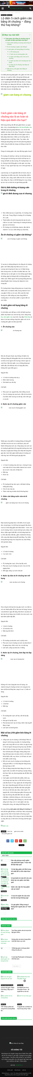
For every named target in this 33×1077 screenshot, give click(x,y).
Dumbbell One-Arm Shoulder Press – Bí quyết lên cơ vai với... (23, 989)
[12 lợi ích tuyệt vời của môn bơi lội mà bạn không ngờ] (5, 898)
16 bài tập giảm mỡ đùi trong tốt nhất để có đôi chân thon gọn (21, 871)
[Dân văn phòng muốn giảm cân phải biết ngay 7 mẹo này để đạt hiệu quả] (5, 862)
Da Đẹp (19, 1004)
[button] (30, 8)
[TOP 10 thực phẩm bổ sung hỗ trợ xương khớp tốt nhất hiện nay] (8, 1000)
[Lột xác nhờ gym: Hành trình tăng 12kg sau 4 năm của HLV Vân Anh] (8, 981)
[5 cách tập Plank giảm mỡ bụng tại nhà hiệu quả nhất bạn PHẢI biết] (5, 959)
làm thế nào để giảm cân (24, 127)
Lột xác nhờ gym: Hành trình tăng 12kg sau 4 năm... (7, 989)
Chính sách (10, 1070)
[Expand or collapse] (30, 34)
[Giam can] (16, 826)
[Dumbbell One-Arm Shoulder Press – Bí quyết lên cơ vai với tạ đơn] (24, 981)
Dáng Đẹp (3, 891)
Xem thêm (16, 966)
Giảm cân (10, 15)
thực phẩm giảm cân (7, 833)
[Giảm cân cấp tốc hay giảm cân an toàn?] (5, 889)
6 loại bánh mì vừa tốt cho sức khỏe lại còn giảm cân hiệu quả (21, 880)
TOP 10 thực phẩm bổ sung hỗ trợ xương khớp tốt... (8, 1008)
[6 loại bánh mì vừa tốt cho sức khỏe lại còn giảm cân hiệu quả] (5, 882)
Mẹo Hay (3, 1004)
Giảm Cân (9, 831)
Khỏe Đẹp (27, 317)
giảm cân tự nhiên (18, 831)
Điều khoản (17, 1070)
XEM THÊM (5, 855)
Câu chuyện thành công (4, 908)
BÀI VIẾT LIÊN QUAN (7, 853)
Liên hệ (24, 1070)
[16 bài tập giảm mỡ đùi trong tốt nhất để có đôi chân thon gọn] (5, 873)
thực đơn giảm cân (6, 317)
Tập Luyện (3, 15)
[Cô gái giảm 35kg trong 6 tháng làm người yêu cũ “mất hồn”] (5, 907)
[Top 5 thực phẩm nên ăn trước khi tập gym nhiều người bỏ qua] (5, 933)
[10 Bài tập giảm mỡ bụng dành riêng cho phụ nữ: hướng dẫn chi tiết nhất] (5, 950)
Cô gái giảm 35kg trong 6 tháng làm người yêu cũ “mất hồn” (21, 907)
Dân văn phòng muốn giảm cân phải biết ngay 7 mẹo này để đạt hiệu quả (21, 862)
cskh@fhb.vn (19, 1065)
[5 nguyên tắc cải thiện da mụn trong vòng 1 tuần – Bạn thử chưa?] (24, 1000)
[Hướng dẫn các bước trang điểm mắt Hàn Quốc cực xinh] (5, 941)
